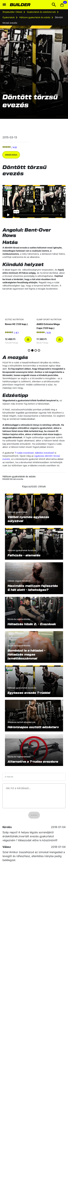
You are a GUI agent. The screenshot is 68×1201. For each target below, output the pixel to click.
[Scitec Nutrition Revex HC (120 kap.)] (18, 305)
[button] (62, 5)
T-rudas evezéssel (24, 453)
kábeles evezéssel (44, 453)
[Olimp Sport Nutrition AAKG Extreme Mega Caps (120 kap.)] (50, 305)
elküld (34, 815)
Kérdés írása (11, 155)
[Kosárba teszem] (28, 339)
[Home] (21, 4)
